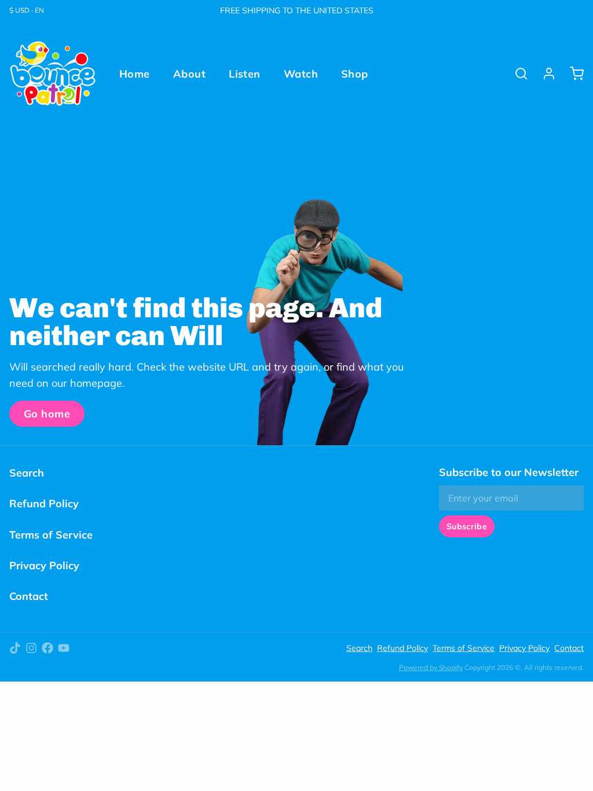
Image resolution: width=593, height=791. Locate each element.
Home (134, 73)
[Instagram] (31, 648)
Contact (28, 596)
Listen (245, 73)
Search (26, 472)
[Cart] (572, 73)
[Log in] (544, 73)
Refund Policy (44, 503)
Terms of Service (51, 534)
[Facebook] (47, 648)
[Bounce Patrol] (52, 73)
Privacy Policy (44, 565)
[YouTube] (63, 648)
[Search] (516, 73)
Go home (47, 413)
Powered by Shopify (431, 667)
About (189, 73)
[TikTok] (15, 648)
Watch (301, 73)
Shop (354, 73)
